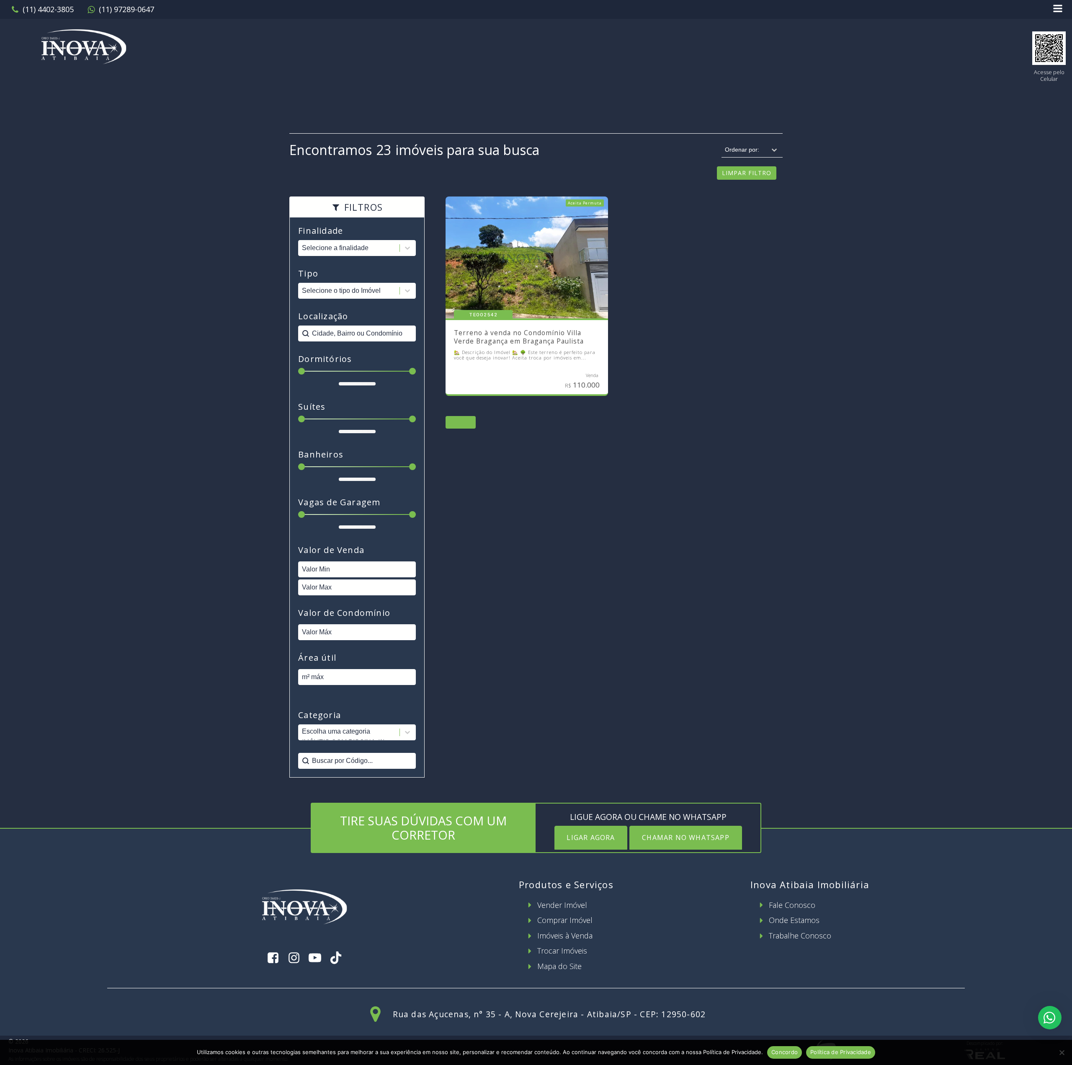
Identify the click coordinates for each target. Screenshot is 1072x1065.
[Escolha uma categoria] (357, 732)
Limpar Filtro (746, 173)
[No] (1061, 1052)
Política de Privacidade (840, 1052)
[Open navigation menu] (1058, 9)
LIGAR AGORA (591, 837)
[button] (42, 9)
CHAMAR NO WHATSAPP (685, 837)
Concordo (784, 1052)
